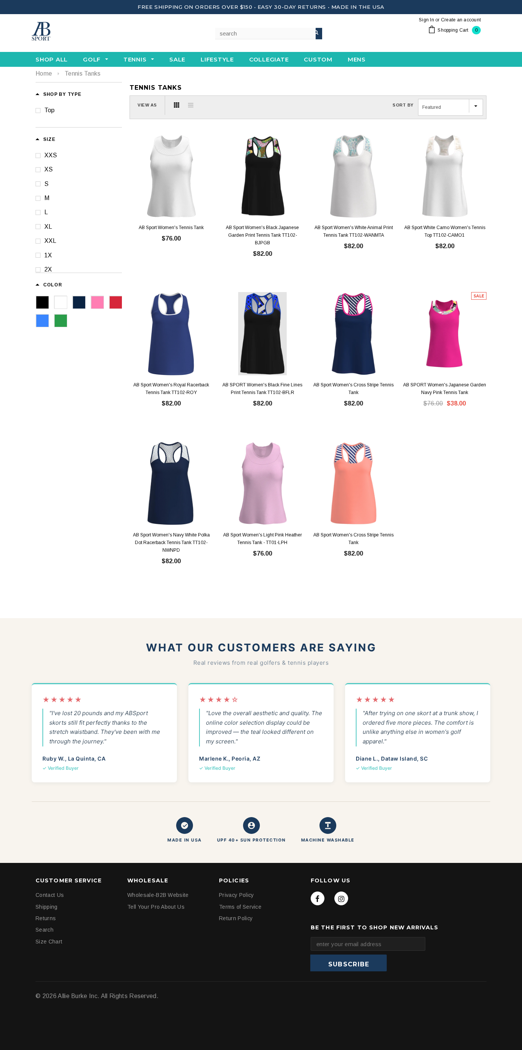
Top (49, 110)
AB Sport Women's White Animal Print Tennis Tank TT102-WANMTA (353, 231)
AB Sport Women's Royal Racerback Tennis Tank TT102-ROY (171, 388)
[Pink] (97, 302)
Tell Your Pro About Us (156, 906)
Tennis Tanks (83, 73)
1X (48, 255)
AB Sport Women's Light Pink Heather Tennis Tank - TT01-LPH (262, 538)
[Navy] (78, 302)
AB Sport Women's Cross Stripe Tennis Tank (353, 388)
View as (147, 105)
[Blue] (42, 320)
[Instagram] (341, 898)
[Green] (60, 320)
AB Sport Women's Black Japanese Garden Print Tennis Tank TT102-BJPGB (262, 235)
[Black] (42, 302)
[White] (60, 302)
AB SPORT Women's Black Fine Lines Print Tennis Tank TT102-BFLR (262, 388)
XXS (50, 155)
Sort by (402, 105)
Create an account (461, 20)
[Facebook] (317, 898)
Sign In (426, 20)
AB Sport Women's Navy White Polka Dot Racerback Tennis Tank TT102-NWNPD (171, 542)
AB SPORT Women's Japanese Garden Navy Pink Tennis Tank (444, 388)
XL (48, 226)
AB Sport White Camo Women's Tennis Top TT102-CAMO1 (444, 231)
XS (48, 169)
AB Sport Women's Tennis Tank (171, 227)
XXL (50, 240)
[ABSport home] (70, 32)
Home (44, 73)
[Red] (115, 302)
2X (48, 269)
